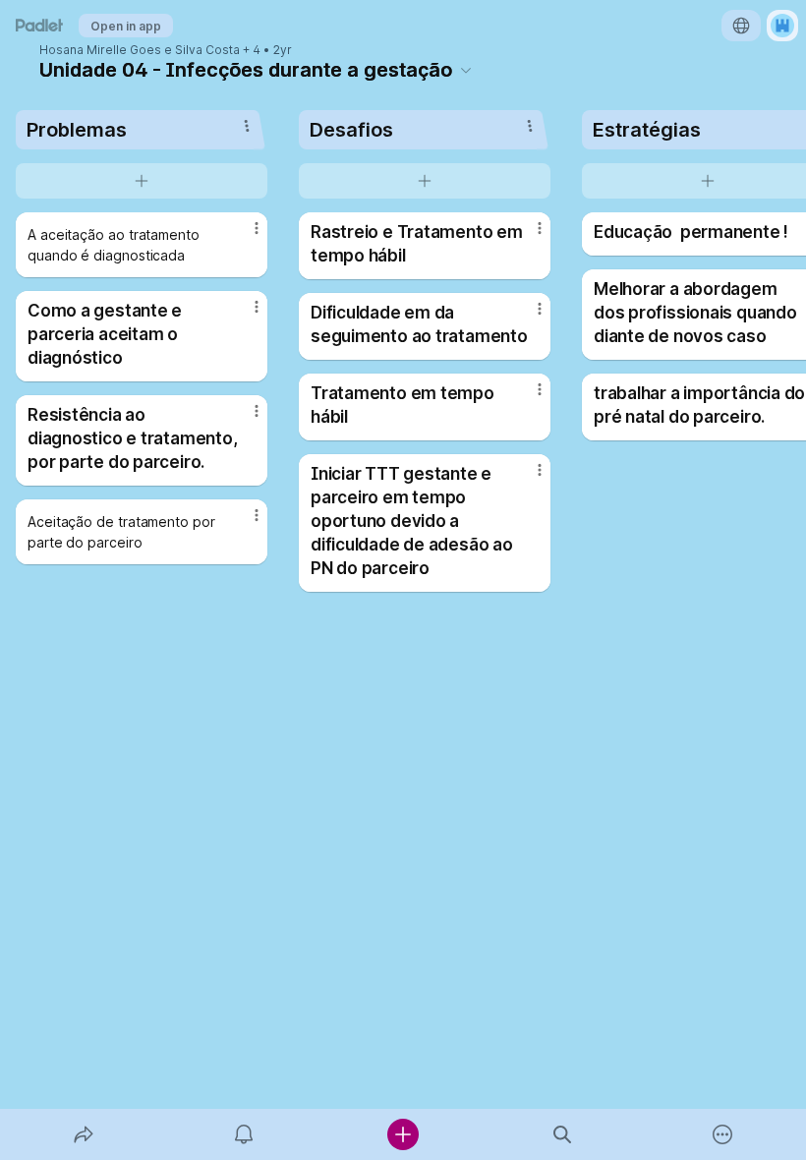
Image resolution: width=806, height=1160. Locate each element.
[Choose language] (741, 25)
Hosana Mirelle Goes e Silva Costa (139, 50)
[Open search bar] (562, 1134)
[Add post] (403, 1134)
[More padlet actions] (722, 1134)
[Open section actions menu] (246, 126)
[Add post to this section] (141, 181)
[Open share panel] (83, 1134)
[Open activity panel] (243, 1134)
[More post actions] (243, 236)
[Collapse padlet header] (466, 70)
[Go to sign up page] (782, 25)
